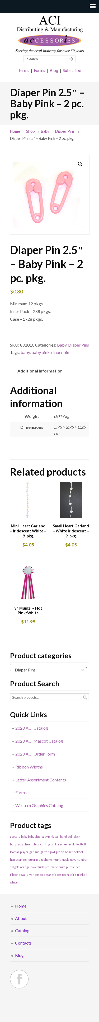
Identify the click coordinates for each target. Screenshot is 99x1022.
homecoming (18, 859)
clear (36, 844)
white (14, 882)
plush (40, 867)
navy (73, 859)
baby (25, 352)
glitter (44, 852)
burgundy (16, 844)
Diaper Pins (65, 131)
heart (69, 852)
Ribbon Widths (29, 766)
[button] (80, 164)
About (21, 918)
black (76, 836)
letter (31, 859)
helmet (78, 852)
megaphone (44, 859)
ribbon (14, 874)
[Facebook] (19, 979)
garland (34, 852)
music (65, 859)
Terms (23, 70)
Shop (30, 131)
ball (57, 836)
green (60, 852)
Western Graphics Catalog (39, 805)
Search (85, 697)
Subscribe (72, 70)
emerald (70, 844)
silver (30, 874)
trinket (82, 874)
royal (22, 874)
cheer (28, 844)
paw (33, 867)
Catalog (22, 930)
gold (52, 852)
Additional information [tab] (40, 370)
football (81, 844)
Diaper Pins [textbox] (48, 669)
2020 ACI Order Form (35, 753)
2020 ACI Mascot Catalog (39, 740)
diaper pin (60, 352)
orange (25, 867)
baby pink (40, 352)
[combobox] (49, 667)
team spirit (69, 874)
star (48, 874)
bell (70, 836)
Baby (45, 131)
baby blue (34, 836)
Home (15, 131)
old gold (15, 867)
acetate (15, 836)
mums (57, 859)
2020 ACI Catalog (31, 727)
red (78, 867)
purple (70, 867)
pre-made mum (55, 867)
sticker (56, 874)
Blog (54, 70)
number (82, 859)
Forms (39, 70)
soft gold (40, 874)
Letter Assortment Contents (40, 779)
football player (19, 852)
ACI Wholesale (49, 34)
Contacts (23, 942)
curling (45, 844)
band (63, 836)
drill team (57, 844)
